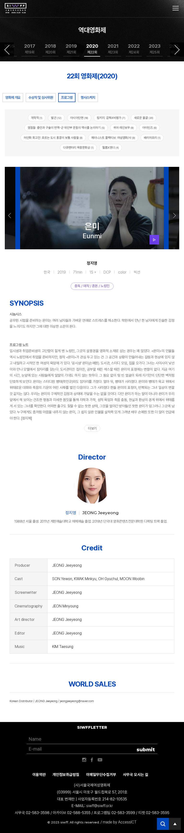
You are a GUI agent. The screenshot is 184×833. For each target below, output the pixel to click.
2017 (29, 48)
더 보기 (92, 428)
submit (146, 749)
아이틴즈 (149, 127)
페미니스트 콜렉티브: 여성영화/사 (113, 138)
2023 (155, 48)
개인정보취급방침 (65, 774)
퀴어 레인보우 (123, 127)
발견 (56, 118)
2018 (50, 48)
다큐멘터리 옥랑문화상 (78, 147)
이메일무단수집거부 (101, 774)
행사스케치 (88, 97)
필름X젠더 (110, 147)
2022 (134, 48)
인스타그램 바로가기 (84, 759)
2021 (113, 48)
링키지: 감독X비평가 (111, 118)
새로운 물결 (143, 118)
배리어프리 (152, 138)
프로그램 (67, 97)
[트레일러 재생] (154, 240)
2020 (92, 48)
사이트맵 (175, 8)
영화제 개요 (12, 97)
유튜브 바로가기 (100, 759)
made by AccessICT (120, 822)
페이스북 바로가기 (92, 759)
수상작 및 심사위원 (41, 97)
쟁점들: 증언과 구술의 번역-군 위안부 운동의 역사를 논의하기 (66, 127)
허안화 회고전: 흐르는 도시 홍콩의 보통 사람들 (53, 138)
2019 (71, 48)
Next (177, 49)
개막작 (36, 118)
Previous (7, 49)
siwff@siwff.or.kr (99, 806)
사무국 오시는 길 (135, 774)
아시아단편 (79, 118)
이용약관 (39, 774)
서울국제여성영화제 (15, 8)
